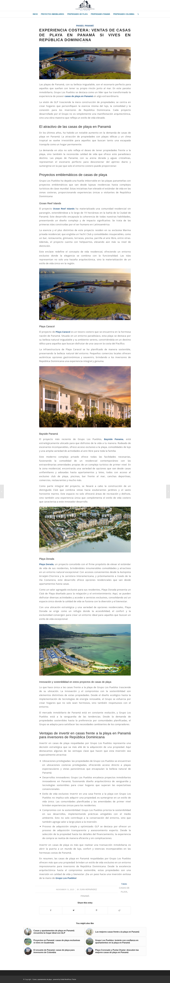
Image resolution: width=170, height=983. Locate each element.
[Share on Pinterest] (96, 910)
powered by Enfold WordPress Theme (64, 979)
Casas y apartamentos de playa (42, 979)
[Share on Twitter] (73, 910)
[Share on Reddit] (119, 910)
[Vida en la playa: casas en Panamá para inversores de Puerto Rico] (168, 491)
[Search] (137, 14)
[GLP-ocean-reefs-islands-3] (85, 63)
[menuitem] (35, 14)
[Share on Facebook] (50, 910)
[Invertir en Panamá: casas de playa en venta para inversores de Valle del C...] (2, 491)
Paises (80, 26)
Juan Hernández (88, 889)
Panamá (89, 26)
